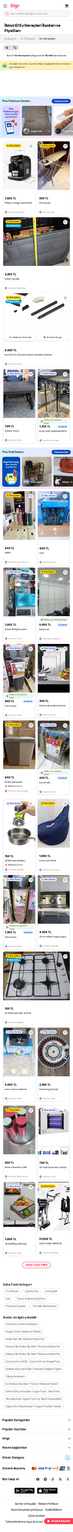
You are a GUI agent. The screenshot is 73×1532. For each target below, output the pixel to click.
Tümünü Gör (61, 101)
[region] (37, 121)
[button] (5, 6)
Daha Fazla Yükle (36, 1264)
